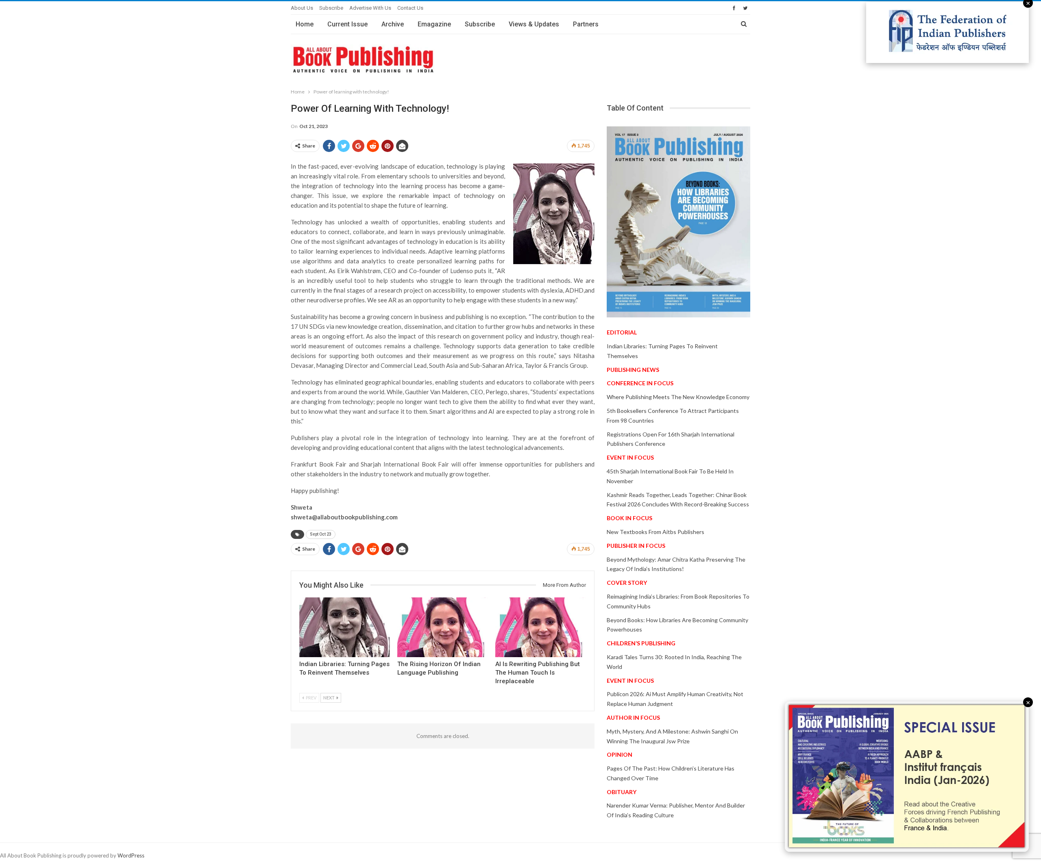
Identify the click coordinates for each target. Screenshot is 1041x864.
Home (305, 24)
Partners (586, 24)
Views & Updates (534, 24)
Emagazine (434, 24)
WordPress (131, 855)
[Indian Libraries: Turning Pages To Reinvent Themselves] (344, 627)
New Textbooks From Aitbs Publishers (655, 531)
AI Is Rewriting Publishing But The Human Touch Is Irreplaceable (537, 672)
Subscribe (331, 8)
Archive (392, 24)
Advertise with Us (370, 8)
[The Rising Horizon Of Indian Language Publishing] (442, 627)
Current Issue (347, 24)
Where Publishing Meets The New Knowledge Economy (678, 396)
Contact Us (410, 8)
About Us (302, 8)
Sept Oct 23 (320, 534)
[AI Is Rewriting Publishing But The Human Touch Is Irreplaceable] (540, 627)
